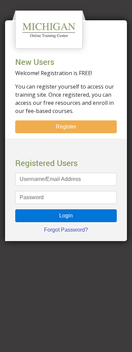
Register (66, 127)
